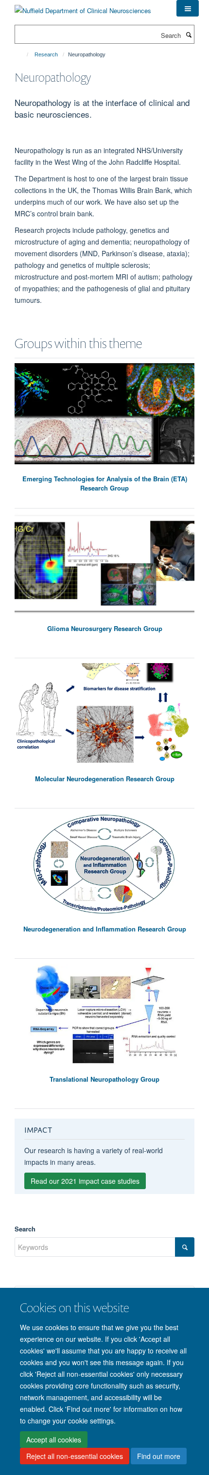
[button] (187, 8)
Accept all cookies (53, 1439)
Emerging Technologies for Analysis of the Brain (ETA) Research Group (104, 483)
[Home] (23, 54)
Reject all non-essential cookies (74, 1456)
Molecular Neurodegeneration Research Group (104, 778)
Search (25, 1228)
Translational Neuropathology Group (104, 1079)
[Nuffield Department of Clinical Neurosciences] (83, 7)
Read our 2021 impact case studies (85, 1181)
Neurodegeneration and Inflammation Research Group (104, 928)
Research (46, 54)
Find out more (158, 1456)
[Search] (188, 34)
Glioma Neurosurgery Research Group (104, 628)
